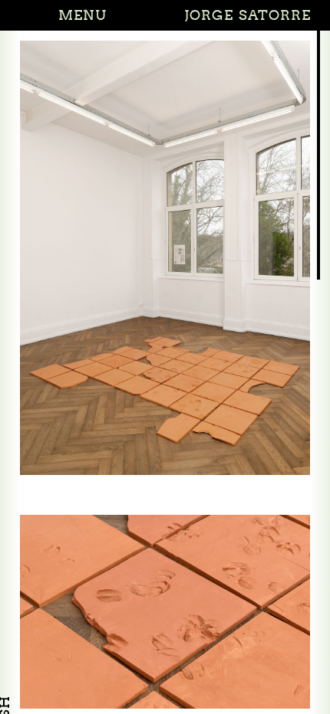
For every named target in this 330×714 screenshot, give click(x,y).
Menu (82, 15)
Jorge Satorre (248, 15)
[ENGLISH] (5, 678)
